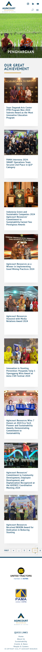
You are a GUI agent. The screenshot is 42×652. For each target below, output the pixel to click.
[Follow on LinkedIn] (33, 4)
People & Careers (21, 646)
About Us (21, 639)
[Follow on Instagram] (28, 4)
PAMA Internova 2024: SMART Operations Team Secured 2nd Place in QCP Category (19, 163)
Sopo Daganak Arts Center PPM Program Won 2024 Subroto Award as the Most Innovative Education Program (19, 112)
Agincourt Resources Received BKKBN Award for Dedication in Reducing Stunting (19, 528)
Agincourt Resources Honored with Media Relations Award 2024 (17, 319)
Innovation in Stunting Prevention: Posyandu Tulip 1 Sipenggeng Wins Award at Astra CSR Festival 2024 (20, 372)
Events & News (21, 644)
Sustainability (21, 641)
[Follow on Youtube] (38, 4)
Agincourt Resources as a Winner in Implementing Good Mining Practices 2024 (20, 266)
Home (21, 636)
